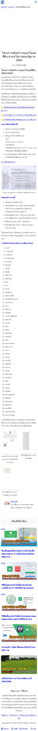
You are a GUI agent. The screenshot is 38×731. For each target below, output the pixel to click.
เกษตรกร (11, 7)
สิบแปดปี (14, 501)
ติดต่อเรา (5, 715)
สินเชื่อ (16, 729)
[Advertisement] (19, 29)
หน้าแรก (6, 729)
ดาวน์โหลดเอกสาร (8, 162)
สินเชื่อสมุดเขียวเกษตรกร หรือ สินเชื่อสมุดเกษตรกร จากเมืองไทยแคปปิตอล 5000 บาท (18, 553)
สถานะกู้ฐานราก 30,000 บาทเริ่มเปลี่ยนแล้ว (20, 115)
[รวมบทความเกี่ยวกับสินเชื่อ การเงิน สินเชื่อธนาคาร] (35, 2)
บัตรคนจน (25, 729)
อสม (35, 729)
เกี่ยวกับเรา (14, 715)
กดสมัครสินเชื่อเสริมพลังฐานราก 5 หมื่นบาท (20, 119)
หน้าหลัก (4, 7)
